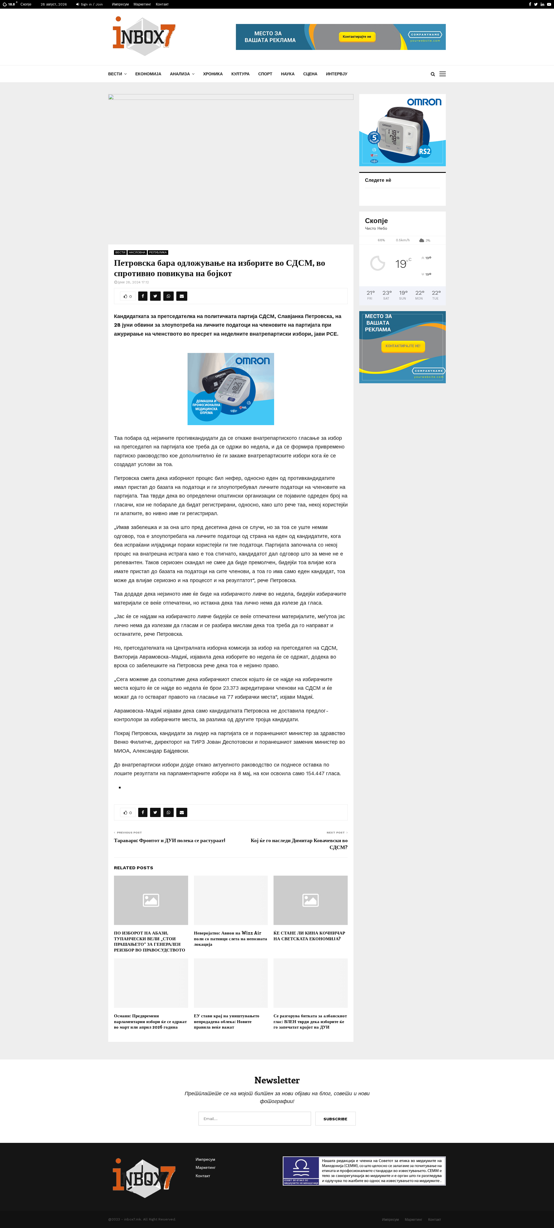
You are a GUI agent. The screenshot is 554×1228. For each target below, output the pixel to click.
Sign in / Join (91, 4)
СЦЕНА (310, 74)
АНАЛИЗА (180, 74)
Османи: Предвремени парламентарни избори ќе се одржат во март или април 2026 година (150, 1021)
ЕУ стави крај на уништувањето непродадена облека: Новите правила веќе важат (226, 1021)
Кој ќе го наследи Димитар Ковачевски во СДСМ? (299, 844)
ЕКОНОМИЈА (148, 74)
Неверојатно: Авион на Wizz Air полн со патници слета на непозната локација (230, 938)
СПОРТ (265, 74)
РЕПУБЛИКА (158, 252)
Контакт (162, 4)
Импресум (120, 4)
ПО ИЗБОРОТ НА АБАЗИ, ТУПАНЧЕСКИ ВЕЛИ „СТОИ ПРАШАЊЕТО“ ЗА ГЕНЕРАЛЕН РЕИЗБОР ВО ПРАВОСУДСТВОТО (149, 941)
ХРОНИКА (213, 74)
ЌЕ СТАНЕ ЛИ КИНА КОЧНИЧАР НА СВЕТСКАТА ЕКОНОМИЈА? (309, 935)
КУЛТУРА (240, 74)
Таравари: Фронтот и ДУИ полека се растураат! (169, 840)
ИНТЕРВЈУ (336, 74)
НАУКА (288, 74)
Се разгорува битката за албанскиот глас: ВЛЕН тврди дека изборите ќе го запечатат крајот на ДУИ (310, 1021)
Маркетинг (142, 4)
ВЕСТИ (115, 74)
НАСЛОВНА (137, 252)
